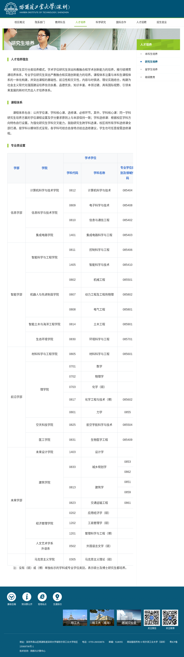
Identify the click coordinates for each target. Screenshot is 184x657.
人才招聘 (141, 22)
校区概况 (20, 22)
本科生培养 (151, 53)
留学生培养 (151, 69)
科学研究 (101, 22)
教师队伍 (60, 22)
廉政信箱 (11, 604)
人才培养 (80, 22)
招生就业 (162, 22)
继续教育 (150, 77)
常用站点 (42, 604)
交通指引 (57, 604)
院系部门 (40, 22)
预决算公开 (27, 604)
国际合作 (121, 22)
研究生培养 (151, 61)
